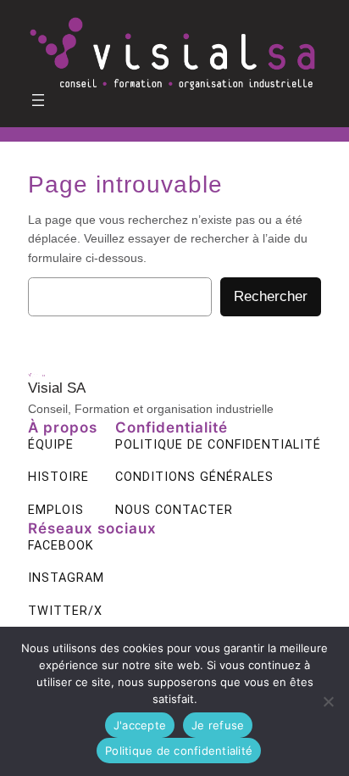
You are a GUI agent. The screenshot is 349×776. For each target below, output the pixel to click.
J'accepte (140, 725)
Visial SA (57, 388)
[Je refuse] (327, 701)
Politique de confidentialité (178, 750)
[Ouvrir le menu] (38, 100)
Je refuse (217, 725)
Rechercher (270, 296)
